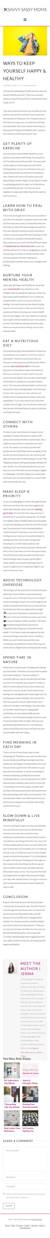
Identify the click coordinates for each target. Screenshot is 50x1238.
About (41, 1225)
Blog (23, 1056)
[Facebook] (22, 1232)
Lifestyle (7, 85)
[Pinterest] (5, 625)
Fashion (19, 1225)
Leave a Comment (29, 85)
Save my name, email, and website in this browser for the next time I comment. (25, 1195)
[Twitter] (25, 1232)
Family (26, 1225)
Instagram (34, 1048)
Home (7, 1225)
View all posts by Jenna (32, 1052)
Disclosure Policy (36, 1219)
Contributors (25, 1228)
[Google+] (28, 1232)
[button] (25, 19)
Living (13, 85)
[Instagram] (5, 613)
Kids (13, 1225)
